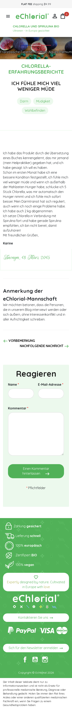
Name (13, 384)
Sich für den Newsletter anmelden (36, 648)
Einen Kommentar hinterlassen (36, 471)
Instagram (45, 659)
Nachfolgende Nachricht (44, 346)
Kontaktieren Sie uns (36, 617)
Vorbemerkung (19, 341)
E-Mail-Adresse (50, 384)
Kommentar (18, 408)
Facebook (25, 659)
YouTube (35, 659)
